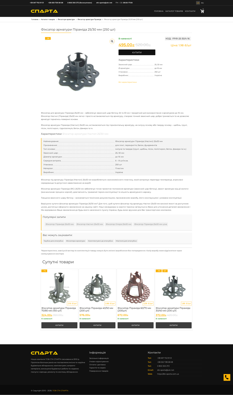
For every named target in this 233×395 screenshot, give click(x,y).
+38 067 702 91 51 (37, 3)
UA (198, 3)
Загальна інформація (99, 358)
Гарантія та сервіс (97, 368)
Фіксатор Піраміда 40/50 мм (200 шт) (96, 309)
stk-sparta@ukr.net (104, 3)
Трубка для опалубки (53, 241)
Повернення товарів (98, 371)
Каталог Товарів (174, 11)
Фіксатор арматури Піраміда (89, 19)
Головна (158, 11)
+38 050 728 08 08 (55, 3)
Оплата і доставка (97, 364)
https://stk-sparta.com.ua (168, 374)
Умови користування (99, 361)
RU (202, 3)
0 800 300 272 (163, 366)
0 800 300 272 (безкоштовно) (79, 3)
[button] (112, 41)
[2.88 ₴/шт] (98, 287)
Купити (137, 52)
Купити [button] (59, 325)
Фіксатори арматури (66, 19)
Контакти (190, 11)
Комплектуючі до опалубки (100, 241)
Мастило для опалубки (126, 241)
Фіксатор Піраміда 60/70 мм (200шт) (134, 309)
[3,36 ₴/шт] (136, 287)
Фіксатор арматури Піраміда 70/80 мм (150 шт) (58, 309)
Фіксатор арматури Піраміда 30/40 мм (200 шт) (173, 309)
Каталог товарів (48, 19)
